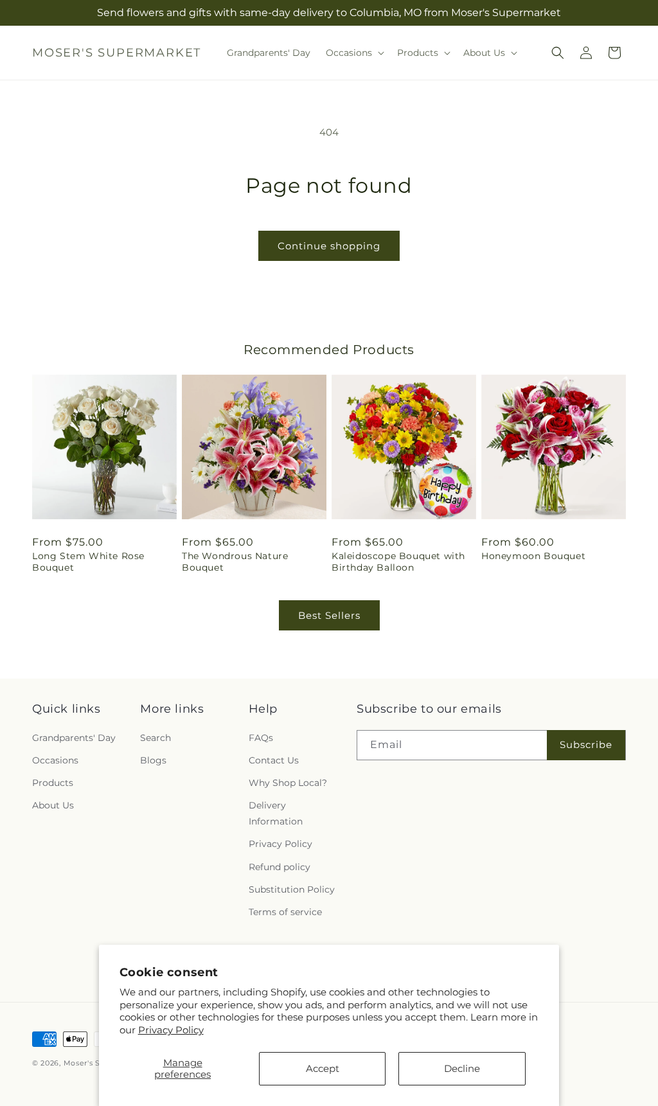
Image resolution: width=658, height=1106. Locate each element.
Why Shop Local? (288, 783)
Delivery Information (276, 813)
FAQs (261, 738)
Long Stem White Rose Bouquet (88, 561)
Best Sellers (329, 615)
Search (155, 738)
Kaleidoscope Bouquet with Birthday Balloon (398, 561)
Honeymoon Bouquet (533, 556)
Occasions (55, 760)
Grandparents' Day (74, 738)
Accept (322, 1068)
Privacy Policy (171, 1030)
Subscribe (586, 744)
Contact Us (274, 760)
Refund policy (279, 867)
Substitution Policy (292, 889)
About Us (53, 805)
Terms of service (285, 912)
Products (52, 783)
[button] (353, 52)
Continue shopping (329, 246)
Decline (462, 1068)
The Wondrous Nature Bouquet (235, 561)
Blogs (153, 760)
